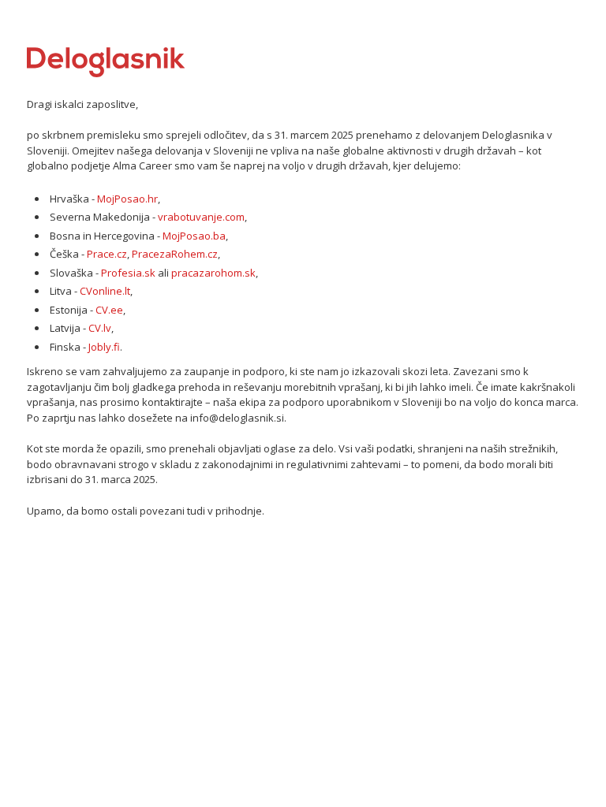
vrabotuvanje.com (201, 217)
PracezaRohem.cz (175, 254)
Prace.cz (107, 254)
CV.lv (99, 328)
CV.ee (109, 310)
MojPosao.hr (127, 199)
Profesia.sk (128, 273)
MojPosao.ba (194, 236)
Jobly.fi (104, 347)
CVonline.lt (105, 291)
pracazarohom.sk (213, 273)
